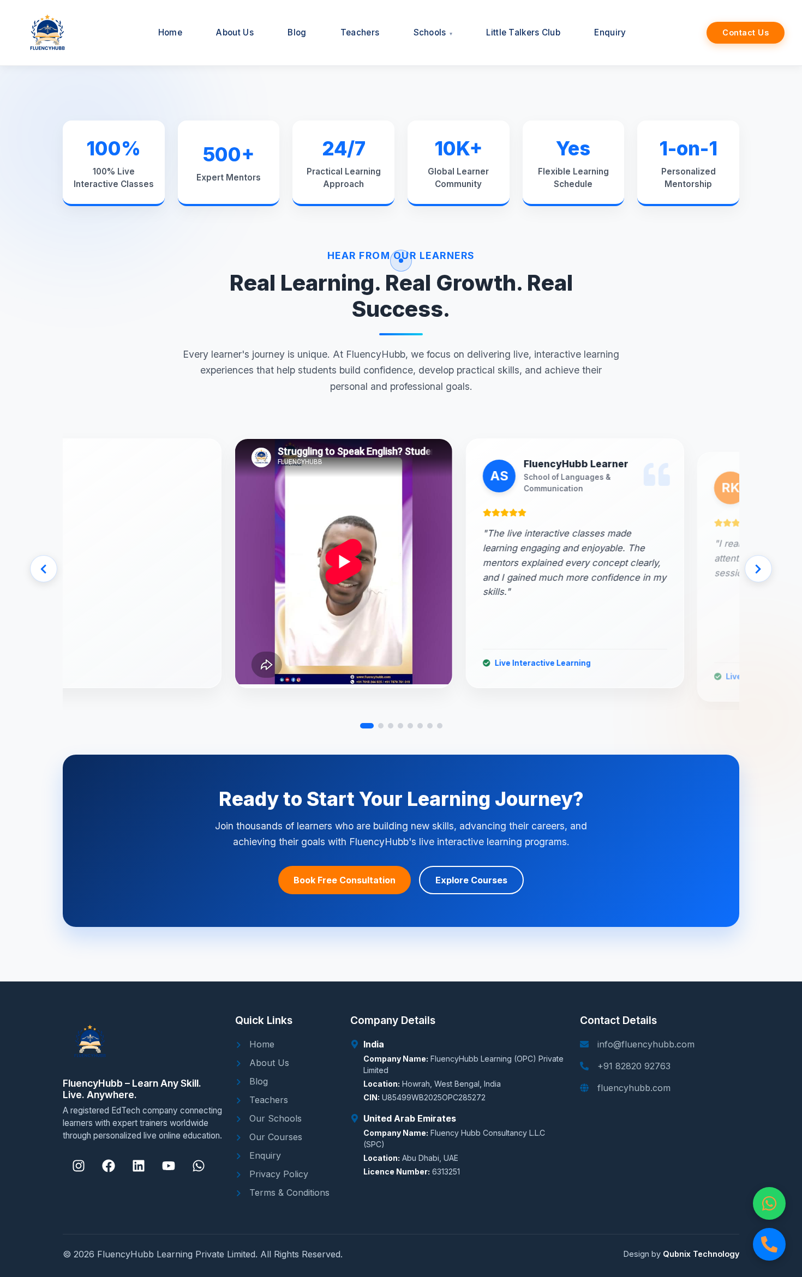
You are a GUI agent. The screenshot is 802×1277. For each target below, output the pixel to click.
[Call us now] (769, 1244)
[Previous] (43, 568)
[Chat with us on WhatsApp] (769, 1203)
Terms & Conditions (288, 1192)
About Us (268, 1062)
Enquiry (264, 1155)
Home (260, 1044)
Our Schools (274, 1118)
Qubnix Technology (701, 1253)
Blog (257, 1081)
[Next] (758, 568)
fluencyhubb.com (634, 1087)
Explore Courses (471, 880)
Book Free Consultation (345, 880)
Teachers (267, 1099)
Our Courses (274, 1136)
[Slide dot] (367, 725)
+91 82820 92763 (634, 1066)
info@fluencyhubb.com (646, 1044)
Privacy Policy (277, 1173)
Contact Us (745, 32)
